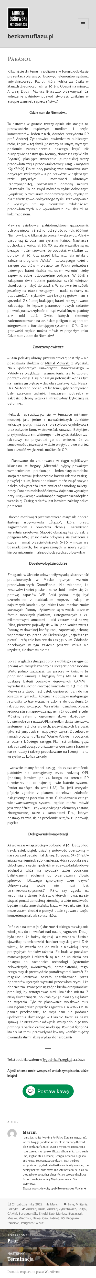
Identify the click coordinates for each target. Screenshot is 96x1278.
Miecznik (24, 1218)
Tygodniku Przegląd (57, 1060)
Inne (71, 1204)
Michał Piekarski (57, 363)
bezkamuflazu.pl (30, 36)
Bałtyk (82, 1209)
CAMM (12, 1213)
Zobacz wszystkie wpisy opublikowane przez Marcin (53, 1188)
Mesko (12, 1218)
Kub (52, 1213)
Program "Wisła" (33, 1223)
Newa (37, 1218)
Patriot (54, 1218)
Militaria (82, 1204)
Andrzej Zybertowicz (32, 139)
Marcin (55, 1204)
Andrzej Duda (36, 1209)
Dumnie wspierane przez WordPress (33, 1272)
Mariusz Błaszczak (69, 1213)
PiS (62, 1218)
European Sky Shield (33, 1213)
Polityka (12, 1209)
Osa (45, 1218)
